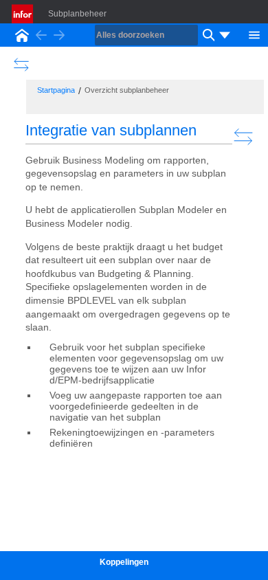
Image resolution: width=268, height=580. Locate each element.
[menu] (224, 35)
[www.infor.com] (23, 14)
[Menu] (254, 33)
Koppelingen (124, 562)
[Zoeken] (207, 35)
